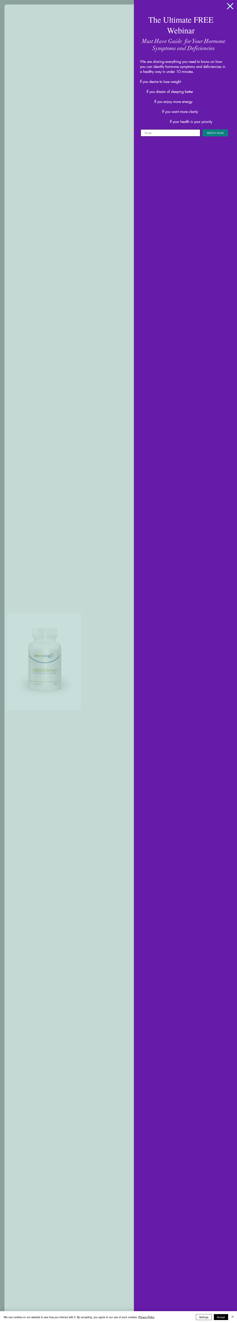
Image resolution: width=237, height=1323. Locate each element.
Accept (221, 1317)
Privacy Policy (146, 1317)
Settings (203, 1317)
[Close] (232, 1317)
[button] (230, 6)
